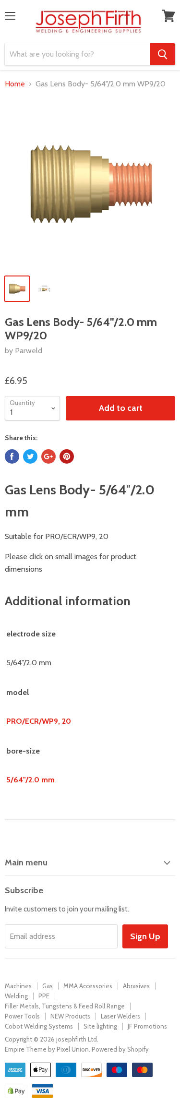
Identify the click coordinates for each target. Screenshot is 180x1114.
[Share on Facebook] (12, 456)
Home (15, 84)
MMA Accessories (87, 986)
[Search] (162, 54)
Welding (16, 996)
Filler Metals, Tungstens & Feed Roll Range (65, 1006)
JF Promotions (147, 1026)
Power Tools (22, 1016)
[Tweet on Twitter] (30, 456)
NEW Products (70, 1016)
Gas (47, 986)
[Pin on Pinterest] (67, 456)
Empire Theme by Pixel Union (47, 1049)
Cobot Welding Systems (39, 1026)
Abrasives (136, 986)
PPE (43, 996)
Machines (18, 986)
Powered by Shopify (120, 1049)
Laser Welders (120, 1016)
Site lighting (100, 1026)
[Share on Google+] (48, 456)
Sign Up (145, 936)
